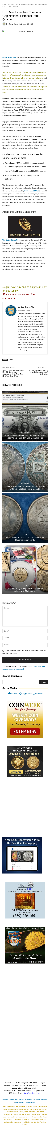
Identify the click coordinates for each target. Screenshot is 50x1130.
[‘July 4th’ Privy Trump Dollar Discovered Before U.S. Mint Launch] (25, 569)
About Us (5, 1099)
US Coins (11, 4)
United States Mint (15, 24)
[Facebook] (9, 693)
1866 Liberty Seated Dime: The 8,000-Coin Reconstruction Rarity (25, 538)
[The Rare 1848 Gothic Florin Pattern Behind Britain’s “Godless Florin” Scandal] (25, 467)
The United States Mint (10, 240)
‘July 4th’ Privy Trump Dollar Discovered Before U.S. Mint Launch (25, 589)
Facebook (13, 693)
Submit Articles (30, 1102)
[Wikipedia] (34, 693)
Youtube (29, 693)
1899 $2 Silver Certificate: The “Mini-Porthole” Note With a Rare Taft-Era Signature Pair (25, 436)
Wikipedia (39, 693)
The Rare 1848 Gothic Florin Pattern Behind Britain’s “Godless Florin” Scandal (25, 487)
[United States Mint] (4, 24)
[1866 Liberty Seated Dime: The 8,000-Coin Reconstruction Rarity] (25, 518)
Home (4, 4)
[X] (19, 693)
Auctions (25, 432)
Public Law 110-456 (31, 191)
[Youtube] (24, 693)
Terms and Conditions (40, 1099)
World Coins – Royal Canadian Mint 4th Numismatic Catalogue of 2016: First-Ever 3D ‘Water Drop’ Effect (13, 373)
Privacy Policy (19, 1102)
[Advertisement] (25, 807)
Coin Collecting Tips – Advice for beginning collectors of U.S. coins (37, 372)
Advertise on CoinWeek (25, 1099)
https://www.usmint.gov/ (25, 310)
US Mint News (13, 360)
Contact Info (13, 1099)
